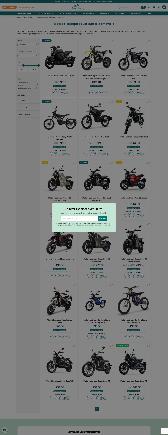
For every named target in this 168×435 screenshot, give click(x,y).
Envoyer (102, 218)
